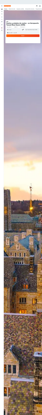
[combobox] (23, 27)
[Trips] (1, 25)
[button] (2, 6)
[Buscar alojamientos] (1, 11)
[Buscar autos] (1, 14)
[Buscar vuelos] (1, 9)
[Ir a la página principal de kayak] (7, 6)
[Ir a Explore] (1, 17)
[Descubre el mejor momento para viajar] (1, 22)
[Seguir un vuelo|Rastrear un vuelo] (1, 19)
